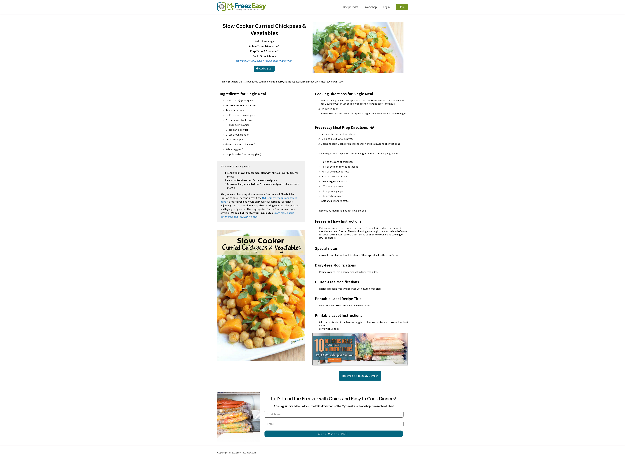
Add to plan (265, 68)
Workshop (371, 7)
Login (386, 7)
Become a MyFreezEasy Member (360, 375)
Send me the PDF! (333, 433)
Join (401, 7)
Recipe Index (351, 7)
